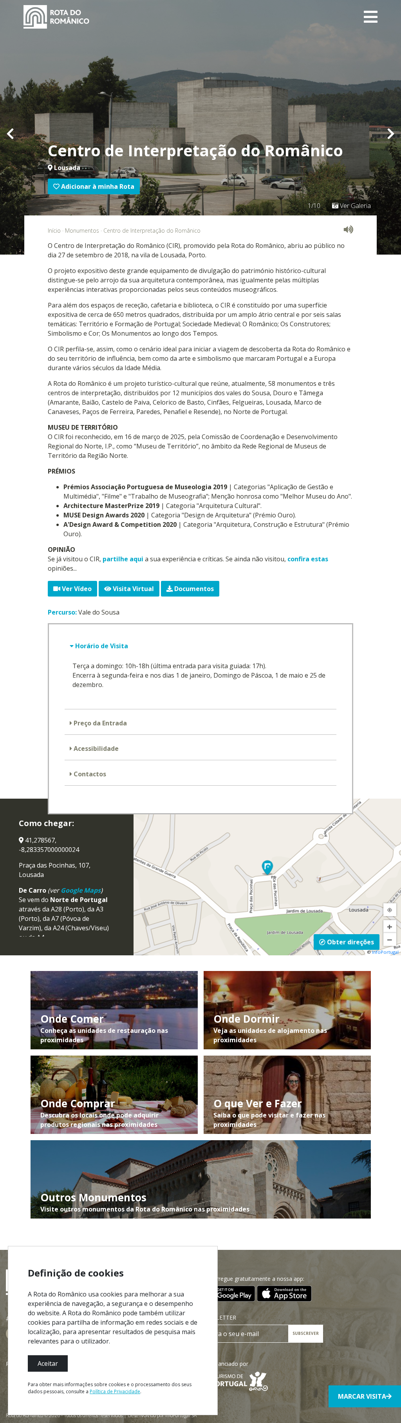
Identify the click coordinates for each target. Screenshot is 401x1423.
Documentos (193, 588)
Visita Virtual (132, 588)
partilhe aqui (123, 559)
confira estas (307, 559)
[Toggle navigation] (371, 16)
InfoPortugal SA (181, 1415)
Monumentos (82, 230)
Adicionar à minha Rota (97, 186)
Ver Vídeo (76, 588)
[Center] (389, 909)
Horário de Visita (101, 646)
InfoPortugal (385, 952)
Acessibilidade (95, 748)
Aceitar (48, 1363)
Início (54, 230)
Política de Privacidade (115, 1391)
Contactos (89, 774)
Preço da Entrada (99, 723)
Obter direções (349, 942)
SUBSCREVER (306, 1333)
